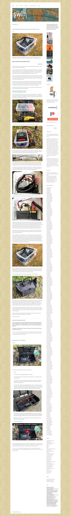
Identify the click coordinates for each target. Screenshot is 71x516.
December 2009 (49, 420)
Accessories (21, 331)
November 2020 (49, 268)
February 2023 (49, 236)
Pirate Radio (49, 496)
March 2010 (48, 417)
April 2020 (48, 276)
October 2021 (48, 255)
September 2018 (49, 298)
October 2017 (48, 311)
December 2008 (49, 433)
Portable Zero (24, 73)
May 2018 (48, 303)
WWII (56, 506)
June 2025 (48, 204)
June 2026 (48, 190)
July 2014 (48, 356)
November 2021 (49, 254)
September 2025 (49, 200)
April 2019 (48, 290)
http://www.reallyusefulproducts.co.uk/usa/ (19, 90)
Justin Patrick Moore (50, 494)
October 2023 (48, 227)
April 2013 (48, 374)
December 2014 (49, 350)
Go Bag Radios (25, 449)
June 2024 (48, 218)
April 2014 (48, 360)
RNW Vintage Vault (49, 459)
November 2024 (49, 212)
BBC (53, 487)
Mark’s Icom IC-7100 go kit (18, 340)
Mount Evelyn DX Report (50, 451)
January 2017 (48, 321)
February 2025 (49, 208)
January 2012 (48, 391)
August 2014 (48, 355)
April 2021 (48, 262)
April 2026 (48, 192)
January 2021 (48, 265)
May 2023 (48, 233)
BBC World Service (50, 487)
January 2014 (48, 363)
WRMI (54, 506)
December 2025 (49, 197)
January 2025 (48, 209)
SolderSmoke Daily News (50, 468)
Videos (55, 504)
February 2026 (49, 194)
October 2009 (48, 423)
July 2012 (48, 384)
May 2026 (48, 191)
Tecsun (53, 504)
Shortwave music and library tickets (52, 172)
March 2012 (48, 389)
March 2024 (48, 221)
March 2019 (48, 291)
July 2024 (48, 216)
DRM (47, 491)
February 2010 (49, 418)
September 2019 (49, 284)
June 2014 (48, 357)
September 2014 (49, 354)
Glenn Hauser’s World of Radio (51, 448)
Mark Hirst (27, 57)
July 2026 (48, 188)
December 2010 (49, 406)
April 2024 (48, 220)
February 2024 (49, 222)
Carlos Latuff (50, 488)
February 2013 (49, 376)
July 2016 (48, 328)
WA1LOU (48, 473)
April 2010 (48, 416)
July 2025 (48, 202)
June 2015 (48, 343)
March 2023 (48, 235)
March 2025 (48, 207)
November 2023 (49, 226)
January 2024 (48, 223)
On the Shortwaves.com (50, 454)
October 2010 (48, 409)
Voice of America (55, 505)
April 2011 (48, 402)
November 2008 (49, 434)
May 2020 (48, 275)
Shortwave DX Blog (49, 465)
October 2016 (48, 325)
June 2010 (48, 413)
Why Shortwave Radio (49, 506)
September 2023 (49, 228)
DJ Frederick (55, 490)
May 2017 (48, 317)
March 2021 (48, 263)
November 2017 (49, 310)
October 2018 (48, 297)
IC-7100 (33, 449)
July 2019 (48, 286)
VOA (51, 505)
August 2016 (48, 327)
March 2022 (48, 249)
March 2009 (48, 430)
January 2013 (48, 377)
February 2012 (49, 390)
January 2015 (48, 349)
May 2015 (48, 345)
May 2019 (48, 289)
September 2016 (49, 326)
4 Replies (13, 342)
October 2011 (48, 395)
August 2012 (48, 383)
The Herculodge (49, 472)
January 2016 (48, 335)
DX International (49, 444)
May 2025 (48, 205)
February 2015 (49, 348)
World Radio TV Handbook (50, 481)
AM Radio (48, 487)
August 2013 (48, 369)
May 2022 (48, 247)
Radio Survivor (49, 458)
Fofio (47, 447)
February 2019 (49, 292)
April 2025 (48, 206)
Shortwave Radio (39, 331)
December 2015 (49, 336)
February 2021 (49, 264)
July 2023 (48, 230)
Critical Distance (49, 441)
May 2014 (48, 359)
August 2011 (48, 397)
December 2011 (49, 392)
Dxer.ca (48, 445)
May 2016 (48, 331)
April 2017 (48, 318)
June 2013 (48, 371)
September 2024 (49, 214)
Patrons (21, 5)
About (39, 5)
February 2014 (49, 362)
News (33, 331)
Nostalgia (48, 495)
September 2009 (49, 424)
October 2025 (48, 199)
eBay (49, 491)
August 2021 (48, 257)
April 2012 (48, 388)
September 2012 (49, 382)
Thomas (25, 334)
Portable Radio (16, 334)
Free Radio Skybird (50, 492)
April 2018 (48, 304)
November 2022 (49, 240)
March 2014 (48, 361)
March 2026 (48, 193)
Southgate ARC (49, 504)
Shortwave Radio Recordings (51, 502)
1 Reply (13, 31)
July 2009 (48, 426)
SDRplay (54, 498)
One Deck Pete (51, 495)
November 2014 (49, 352)
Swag (17, 5)
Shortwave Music (55, 500)
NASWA (48, 452)
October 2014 (48, 353)
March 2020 (48, 277)
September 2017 (49, 312)
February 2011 (49, 404)
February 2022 (49, 250)
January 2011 (48, 405)
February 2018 (49, 306)
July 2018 (48, 300)
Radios (35, 331)
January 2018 (48, 307)
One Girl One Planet (49, 455)
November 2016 (49, 324)
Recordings (49, 498)
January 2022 (48, 251)
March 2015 (48, 347)
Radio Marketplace (33, 5)
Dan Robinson (55, 488)
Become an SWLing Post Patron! (51, 122)
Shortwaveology (49, 467)
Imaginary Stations (50, 493)
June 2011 (48, 399)
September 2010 (49, 410)
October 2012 (48, 381)
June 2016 (48, 329)
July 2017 (48, 314)
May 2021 (48, 261)
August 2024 (48, 215)
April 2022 (48, 248)
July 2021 (48, 258)
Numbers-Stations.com (50, 453)
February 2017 (49, 320)
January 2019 (48, 293)
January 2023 (48, 237)
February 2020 (49, 278)
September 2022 (49, 242)
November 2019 (49, 282)
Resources (26, 5)
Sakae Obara (48, 460)
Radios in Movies (54, 497)
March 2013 (48, 375)
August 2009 (48, 425)
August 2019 (48, 285)
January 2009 (48, 432)
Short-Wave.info (49, 462)
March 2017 (48, 319)
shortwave (49, 499)
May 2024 (48, 219)
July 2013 (48, 370)
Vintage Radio (49, 505)
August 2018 (48, 299)
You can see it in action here (18, 421)
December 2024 (49, 211)
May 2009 (48, 427)
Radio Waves (49, 497)
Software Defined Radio (51, 503)
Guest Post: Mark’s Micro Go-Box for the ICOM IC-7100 (25, 29)
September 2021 (49, 256)
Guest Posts (27, 331)
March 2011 (48, 403)
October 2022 (48, 241)
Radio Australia (53, 496)
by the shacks (24, 374)
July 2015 (48, 342)
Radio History (49, 497)
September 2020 (49, 270)
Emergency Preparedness (23, 448)
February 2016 (49, 334)
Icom (35, 449)
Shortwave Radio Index (50, 466)
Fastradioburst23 (53, 491)
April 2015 (48, 346)
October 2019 (48, 283)
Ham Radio (30, 331)
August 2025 (48, 201)
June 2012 (48, 385)
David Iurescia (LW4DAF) (50, 489)
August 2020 (48, 271)
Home (13, 5)
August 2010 (48, 411)
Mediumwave (56, 494)
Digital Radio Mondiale (50, 490)
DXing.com (48, 446)
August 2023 (48, 229)
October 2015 (48, 339)
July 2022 (48, 244)
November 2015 (49, 338)
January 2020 (48, 279)
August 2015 (48, 341)
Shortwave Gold (49, 500)
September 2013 (49, 368)
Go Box (28, 449)
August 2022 (48, 243)
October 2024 (48, 213)
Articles (24, 331)
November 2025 (49, 198)
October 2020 (48, 269)
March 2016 (48, 333)
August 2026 (48, 187)
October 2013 (48, 367)
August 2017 (48, 313)
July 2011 (48, 398)
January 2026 (48, 195)
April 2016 (48, 332)
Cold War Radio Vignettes (50, 440)
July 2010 (48, 412)
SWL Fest (48, 469)
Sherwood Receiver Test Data (51, 461)
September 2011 (49, 396)
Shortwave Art (55, 499)
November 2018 (49, 296)
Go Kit (30, 449)
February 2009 (49, 431)
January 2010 (48, 419)
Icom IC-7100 (38, 449)
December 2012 (49, 378)
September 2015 (49, 340)
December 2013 (49, 364)
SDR (52, 498)
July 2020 (48, 272)
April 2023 (48, 234)
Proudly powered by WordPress (16, 511)
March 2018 (48, 305)
